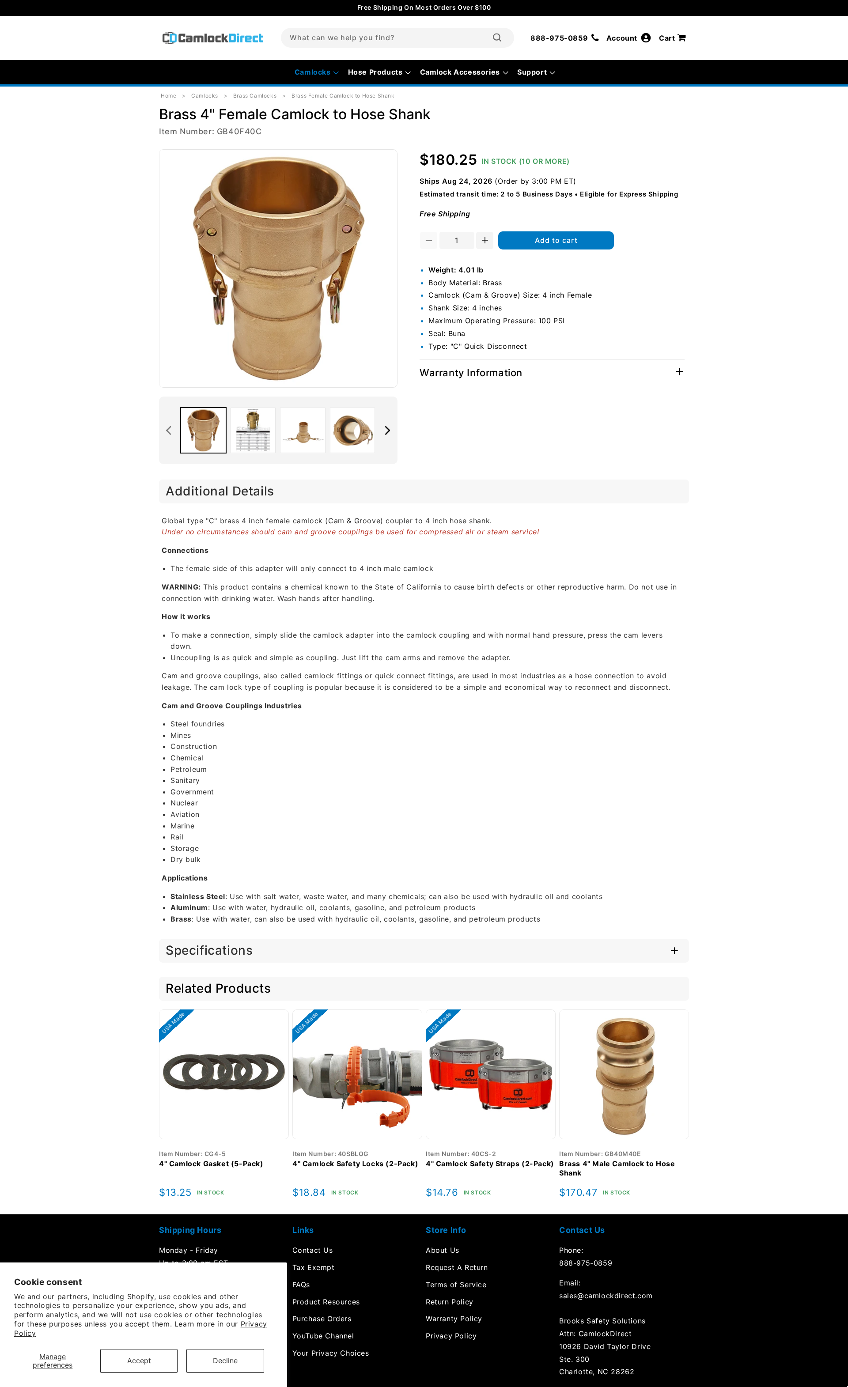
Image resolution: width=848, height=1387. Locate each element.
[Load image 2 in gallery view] (253, 430)
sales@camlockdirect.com (606, 1295)
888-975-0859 (585, 1263)
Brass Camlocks (254, 95)
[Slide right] (388, 430)
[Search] (497, 37)
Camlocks (204, 95)
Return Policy (449, 1301)
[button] (674, 38)
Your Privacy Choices (330, 1353)
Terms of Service (456, 1284)
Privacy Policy (451, 1335)
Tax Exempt (313, 1267)
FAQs (301, 1284)
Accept (139, 1360)
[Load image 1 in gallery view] (203, 430)
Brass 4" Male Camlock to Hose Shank (617, 1168)
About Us (442, 1250)
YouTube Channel (323, 1335)
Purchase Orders (322, 1318)
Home (168, 95)
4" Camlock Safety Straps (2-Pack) (490, 1163)
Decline (225, 1360)
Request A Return (457, 1267)
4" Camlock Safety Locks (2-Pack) (355, 1163)
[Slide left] (168, 430)
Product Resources (326, 1301)
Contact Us (312, 1250)
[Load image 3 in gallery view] (303, 430)
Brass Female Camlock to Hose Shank (343, 95)
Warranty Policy (454, 1318)
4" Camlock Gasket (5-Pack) (211, 1163)
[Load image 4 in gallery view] (352, 430)
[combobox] (397, 38)
